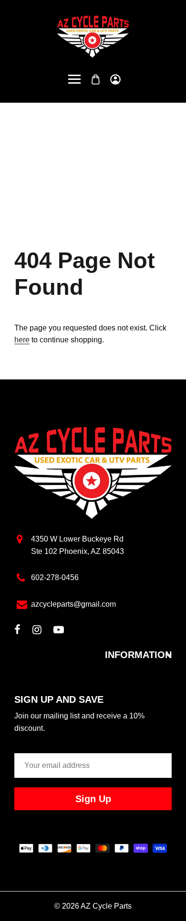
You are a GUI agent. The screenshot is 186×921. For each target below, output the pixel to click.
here (22, 340)
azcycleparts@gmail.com (73, 604)
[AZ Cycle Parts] (93, 36)
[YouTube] (58, 630)
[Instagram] (36, 630)
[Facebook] (17, 630)
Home (62, 162)
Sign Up (93, 799)
